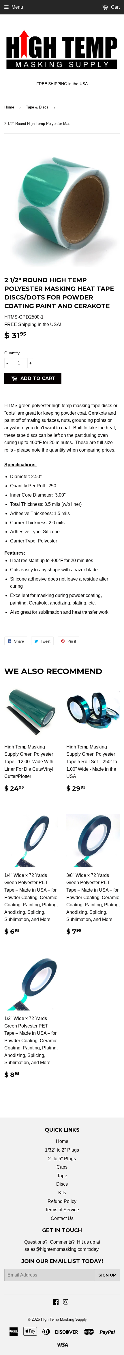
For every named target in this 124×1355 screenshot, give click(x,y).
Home (9, 107)
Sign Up (107, 1275)
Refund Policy (62, 1201)
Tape (62, 1175)
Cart (115, 7)
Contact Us (62, 1218)
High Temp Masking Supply (64, 1319)
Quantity (12, 353)
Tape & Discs (37, 107)
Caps (62, 1167)
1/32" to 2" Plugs (62, 1150)
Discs (62, 1184)
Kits (62, 1192)
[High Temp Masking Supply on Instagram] (66, 1302)
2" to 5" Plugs (62, 1158)
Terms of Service (62, 1209)
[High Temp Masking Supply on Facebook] (56, 1302)
